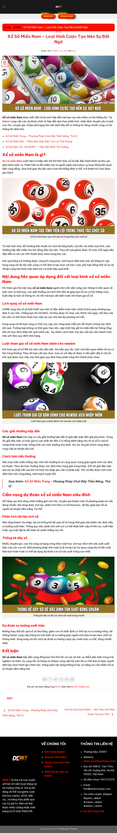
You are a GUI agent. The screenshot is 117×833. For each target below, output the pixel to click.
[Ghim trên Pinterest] (66, 679)
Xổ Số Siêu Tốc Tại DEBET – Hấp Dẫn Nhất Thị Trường (36, 146)
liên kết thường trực (80, 686)
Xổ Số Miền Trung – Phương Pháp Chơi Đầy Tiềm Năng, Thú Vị (41, 136)
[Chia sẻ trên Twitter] (55, 679)
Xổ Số (17, 27)
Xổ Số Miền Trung (37, 481)
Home (7, 27)
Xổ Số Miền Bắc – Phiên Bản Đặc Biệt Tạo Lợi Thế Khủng (38, 141)
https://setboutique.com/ (99, 761)
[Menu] (4, 7)
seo (74, 51)
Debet (6, 121)
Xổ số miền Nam (12, 160)
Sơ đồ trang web (93, 811)
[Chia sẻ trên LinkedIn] (72, 679)
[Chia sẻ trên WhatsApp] (44, 679)
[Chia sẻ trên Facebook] (50, 679)
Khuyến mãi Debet (55, 757)
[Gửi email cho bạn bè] (61, 679)
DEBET (6, 779)
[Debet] (58, 7)
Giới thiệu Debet (54, 751)
